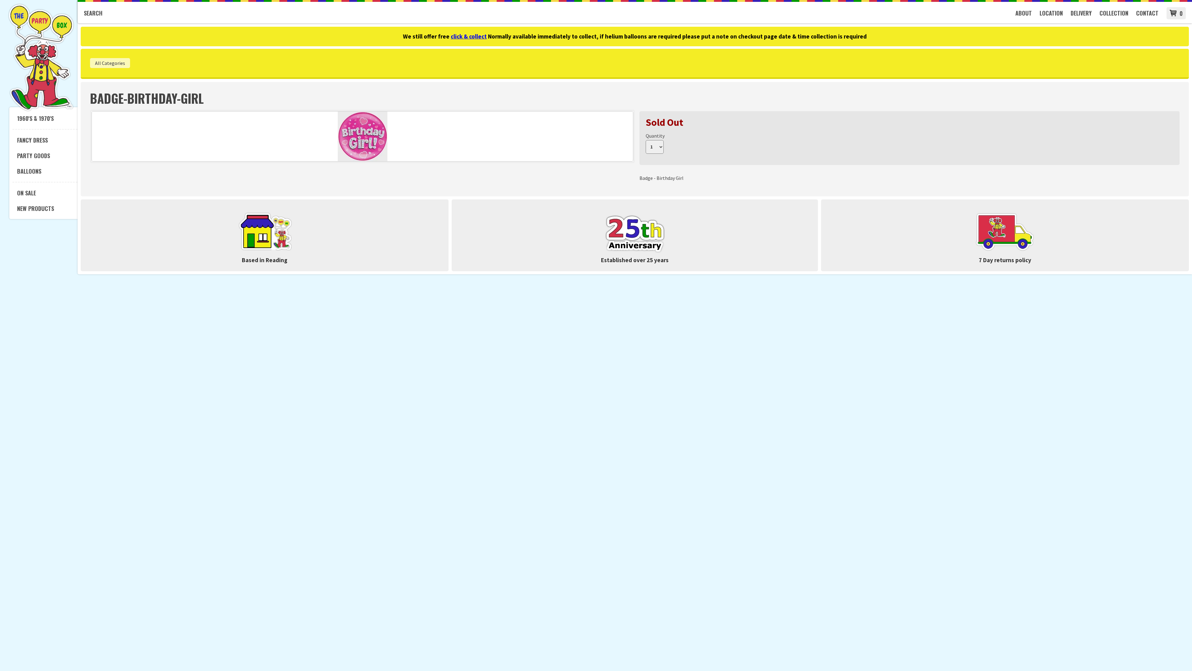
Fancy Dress (32, 140)
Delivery (1081, 13)
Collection (1113, 13)
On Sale (26, 193)
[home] (41, 110)
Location (1051, 13)
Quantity (655, 136)
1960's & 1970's (35, 118)
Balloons (29, 171)
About (1023, 13)
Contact (1147, 13)
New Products (35, 208)
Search (93, 13)
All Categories (110, 63)
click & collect (469, 36)
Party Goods (33, 156)
